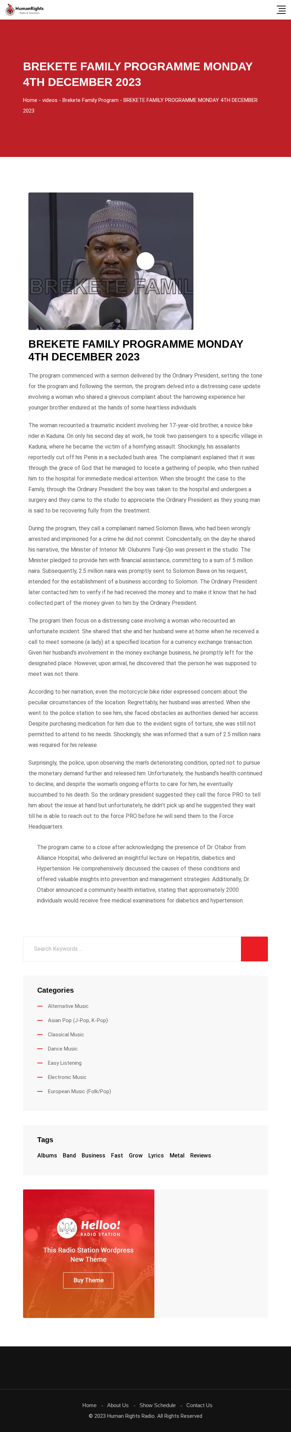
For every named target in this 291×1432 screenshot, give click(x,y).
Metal (177, 1155)
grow (136, 1155)
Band (69, 1155)
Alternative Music (68, 1006)
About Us (118, 1405)
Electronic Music (67, 1077)
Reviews (200, 1155)
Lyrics (156, 1155)
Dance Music (63, 1049)
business (93, 1155)
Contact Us (199, 1405)
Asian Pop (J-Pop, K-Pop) (78, 1020)
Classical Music (66, 1034)
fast (117, 1155)
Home (89, 1405)
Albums (47, 1155)
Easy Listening (65, 1063)
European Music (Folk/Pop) (79, 1091)
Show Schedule (157, 1405)
